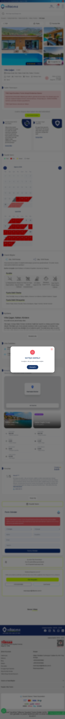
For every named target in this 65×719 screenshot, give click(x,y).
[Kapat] (51, 349)
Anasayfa (33, 367)
